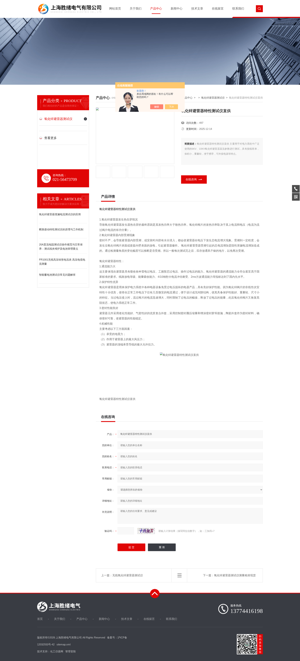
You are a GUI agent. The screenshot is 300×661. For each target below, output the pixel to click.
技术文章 (197, 8)
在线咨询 (191, 179)
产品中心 (156, 8)
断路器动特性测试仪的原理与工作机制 (61, 229)
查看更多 (50, 138)
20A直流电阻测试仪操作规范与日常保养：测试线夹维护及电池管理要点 (61, 246)
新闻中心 (176, 8)
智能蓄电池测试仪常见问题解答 (57, 274)
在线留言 (218, 8)
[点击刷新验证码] (146, 531)
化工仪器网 (56, 651)
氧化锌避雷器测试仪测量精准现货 (235, 575)
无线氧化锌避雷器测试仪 (127, 575)
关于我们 (135, 8)
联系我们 (238, 8)
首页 (40, 618)
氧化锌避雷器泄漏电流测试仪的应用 (60, 214)
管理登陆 (70, 651)
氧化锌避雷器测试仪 (58, 119)
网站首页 (115, 8)
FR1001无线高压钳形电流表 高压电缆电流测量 (62, 261)
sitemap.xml (63, 644)
